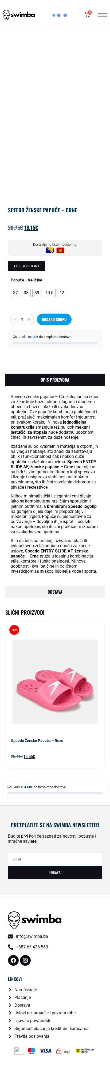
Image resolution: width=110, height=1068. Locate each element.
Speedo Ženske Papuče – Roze (37, 740)
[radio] (15, 293)
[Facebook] (13, 960)
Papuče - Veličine (26, 280)
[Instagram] (25, 960)
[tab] (55, 380)
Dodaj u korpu (54, 319)
